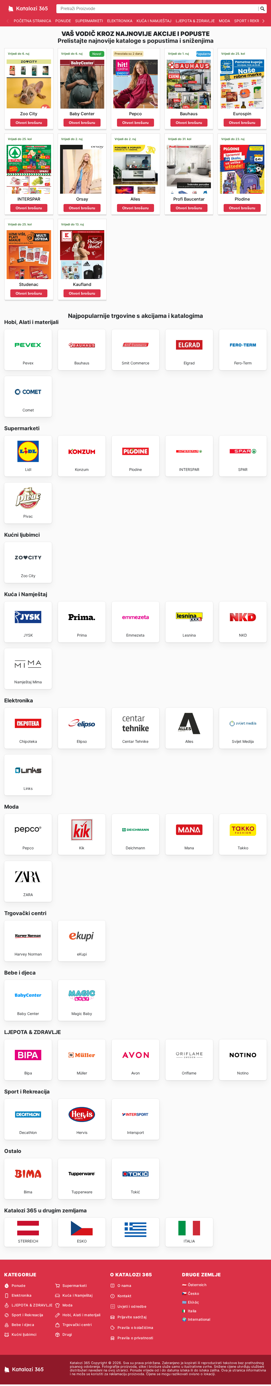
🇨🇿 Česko (190, 1293)
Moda (224, 20)
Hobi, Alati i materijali (81, 1315)
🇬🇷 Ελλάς (190, 1302)
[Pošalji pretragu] (262, 8)
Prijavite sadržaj (132, 1317)
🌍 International (196, 1319)
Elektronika (119, 20)
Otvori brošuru (29, 122)
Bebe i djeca (23, 1325)
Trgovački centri (77, 1325)
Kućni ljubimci (24, 1334)
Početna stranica (32, 20)
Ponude (63, 20)
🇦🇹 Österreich (194, 1285)
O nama (124, 1285)
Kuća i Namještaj (154, 20)
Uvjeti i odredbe (132, 1306)
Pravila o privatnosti (135, 1338)
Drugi (67, 1334)
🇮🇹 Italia (189, 1311)
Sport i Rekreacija (27, 1315)
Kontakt (124, 1296)
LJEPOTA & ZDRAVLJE (195, 20)
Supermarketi (89, 20)
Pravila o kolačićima (135, 1327)
